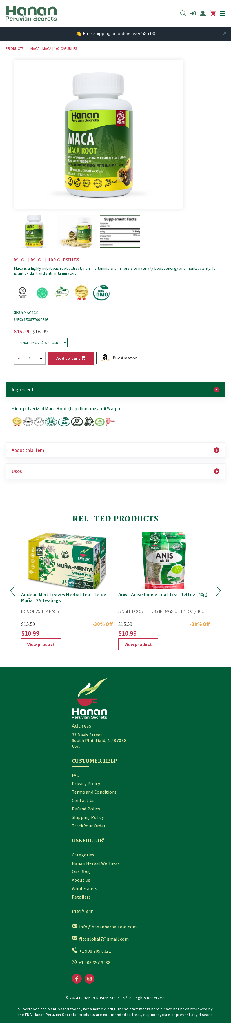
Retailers (81, 897)
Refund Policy (86, 809)
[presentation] (13, 591)
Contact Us (83, 800)
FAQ (76, 775)
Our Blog (81, 871)
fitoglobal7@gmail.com (104, 939)
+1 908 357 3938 (94, 962)
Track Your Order (89, 825)
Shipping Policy (88, 817)
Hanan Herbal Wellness (96, 863)
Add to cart (68, 358)
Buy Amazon (125, 358)
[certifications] (63, 425)
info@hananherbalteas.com (108, 927)
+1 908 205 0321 (95, 951)
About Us (81, 880)
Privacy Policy (86, 783)
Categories (83, 854)
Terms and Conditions (94, 792)
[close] (225, 33)
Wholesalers (84, 888)
